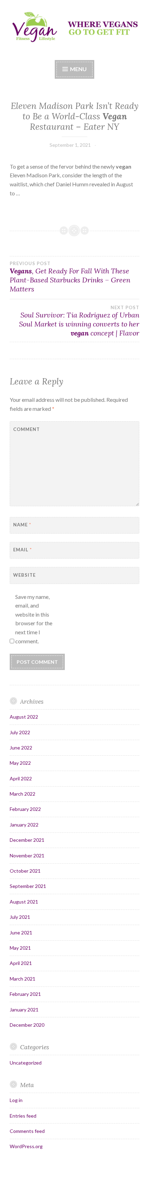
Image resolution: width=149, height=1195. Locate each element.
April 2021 (21, 963)
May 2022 (20, 763)
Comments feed (27, 1131)
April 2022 (21, 778)
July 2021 (20, 917)
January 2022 (24, 825)
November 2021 (27, 855)
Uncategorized (26, 1063)
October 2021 (25, 871)
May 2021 (20, 948)
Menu (78, 69)
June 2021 (21, 932)
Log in (16, 1100)
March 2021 (22, 979)
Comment (26, 429)
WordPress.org (26, 1146)
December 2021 (27, 840)
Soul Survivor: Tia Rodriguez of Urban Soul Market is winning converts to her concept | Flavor (79, 321)
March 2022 (22, 794)
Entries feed (23, 1116)
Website (24, 575)
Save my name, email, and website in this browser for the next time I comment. (33, 618)
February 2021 (25, 994)
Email (22, 549)
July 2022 (20, 732)
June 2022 (21, 748)
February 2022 (25, 809)
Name (22, 524)
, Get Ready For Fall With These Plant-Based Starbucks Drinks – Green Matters (70, 277)
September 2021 (28, 886)
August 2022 (24, 717)
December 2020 (27, 1025)
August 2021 (24, 902)
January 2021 (24, 1009)
